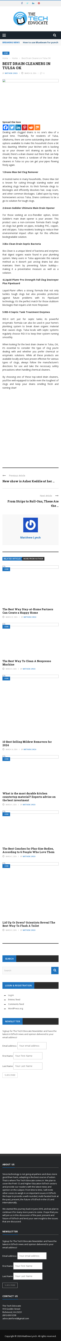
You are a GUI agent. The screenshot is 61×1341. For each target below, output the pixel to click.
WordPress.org (15, 1008)
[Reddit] (31, 127)
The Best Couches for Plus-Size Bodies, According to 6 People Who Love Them (28, 850)
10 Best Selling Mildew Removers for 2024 (27, 743)
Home (6, 53)
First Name (7, 1055)
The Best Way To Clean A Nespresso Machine (26, 662)
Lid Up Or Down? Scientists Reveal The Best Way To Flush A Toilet (28, 924)
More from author (33, 558)
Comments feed (16, 1004)
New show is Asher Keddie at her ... (28, 481)
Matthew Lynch (11, 73)
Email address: (9, 1045)
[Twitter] (12, 127)
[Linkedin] (18, 127)
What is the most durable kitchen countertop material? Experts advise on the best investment (29, 797)
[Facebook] (5, 127)
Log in (11, 995)
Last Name (7, 1066)
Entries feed (14, 999)
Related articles (12, 558)
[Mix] (37, 127)
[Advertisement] (30, 430)
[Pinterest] (24, 127)
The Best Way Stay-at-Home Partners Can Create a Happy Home (27, 610)
